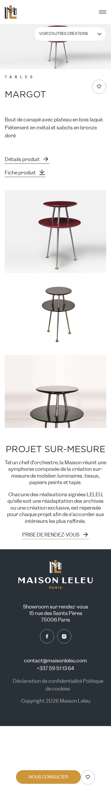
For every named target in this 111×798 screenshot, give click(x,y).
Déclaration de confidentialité (48, 681)
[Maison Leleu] (11, 12)
